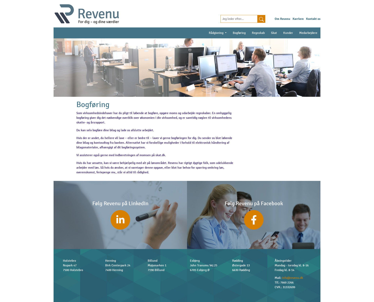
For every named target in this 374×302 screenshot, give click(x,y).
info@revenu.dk (292, 278)
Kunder (288, 33)
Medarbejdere (308, 33)
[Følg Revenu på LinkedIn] (120, 220)
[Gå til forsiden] (87, 14)
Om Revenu (282, 19)
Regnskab (258, 33)
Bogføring (241, 33)
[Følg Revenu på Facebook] (254, 220)
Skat (274, 33)
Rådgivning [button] (216, 33)
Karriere (298, 19)
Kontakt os (313, 19)
